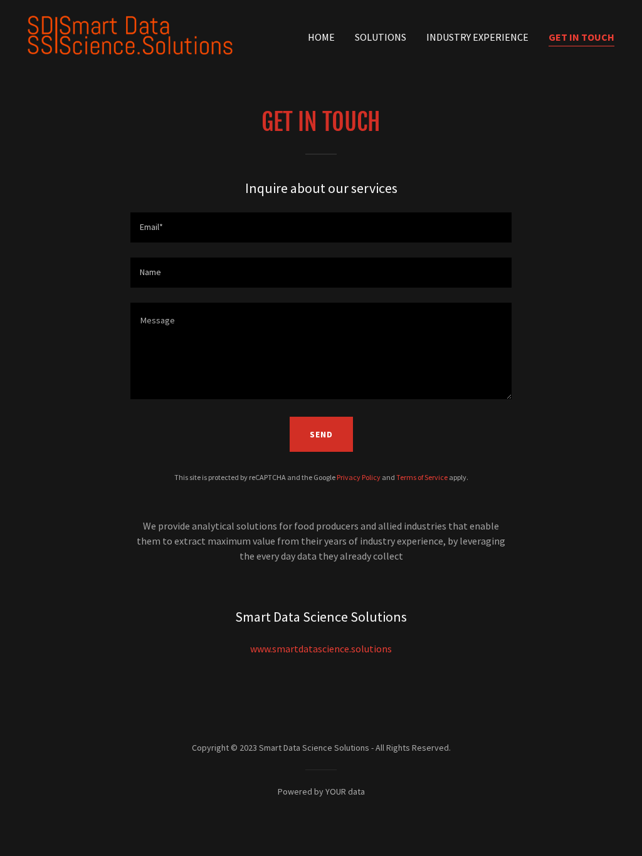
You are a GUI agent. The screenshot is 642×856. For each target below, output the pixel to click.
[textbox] (321, 227)
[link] (130, 34)
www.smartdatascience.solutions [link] (321, 648)
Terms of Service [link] (422, 477)
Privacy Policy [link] (359, 477)
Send (321, 434)
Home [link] (321, 37)
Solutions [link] (380, 37)
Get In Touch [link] (581, 37)
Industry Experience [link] (477, 37)
